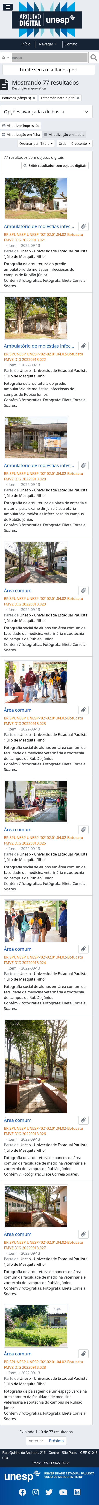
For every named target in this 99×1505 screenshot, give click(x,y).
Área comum (18, 590)
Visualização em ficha (23, 134)
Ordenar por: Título (34, 143)
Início (26, 44)
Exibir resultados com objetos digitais (57, 165)
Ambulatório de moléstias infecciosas (40, 226)
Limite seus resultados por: (48, 70)
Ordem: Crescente (73, 143)
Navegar (46, 44)
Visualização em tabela (66, 134)
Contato (70, 44)
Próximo (56, 1440)
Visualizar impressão (22, 125)
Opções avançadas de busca (34, 112)
